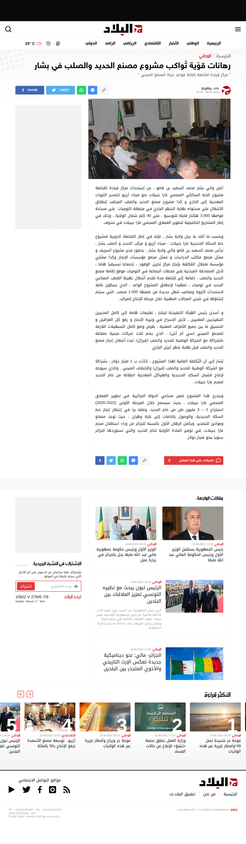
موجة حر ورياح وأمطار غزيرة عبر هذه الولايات (107, 743)
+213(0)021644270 (52, 810)
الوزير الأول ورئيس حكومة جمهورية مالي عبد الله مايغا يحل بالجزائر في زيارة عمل (126, 554)
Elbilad (123, 29)
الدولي (91, 43)
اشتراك (26, 586)
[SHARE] (100, 460)
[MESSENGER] (92, 90)
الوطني (193, 43)
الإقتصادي (152, 43)
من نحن (209, 793)
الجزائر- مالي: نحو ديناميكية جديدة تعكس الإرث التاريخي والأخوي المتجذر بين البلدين (132, 662)
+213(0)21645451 (24, 810)
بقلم (207, 90)
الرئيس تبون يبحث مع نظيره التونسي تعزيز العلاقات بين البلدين (132, 594)
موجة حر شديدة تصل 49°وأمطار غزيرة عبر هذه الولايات (220, 746)
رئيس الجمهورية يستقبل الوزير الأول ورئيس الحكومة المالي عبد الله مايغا (196, 554)
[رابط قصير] (103, 90)
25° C (30, 43)
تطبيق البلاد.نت (182, 793)
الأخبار (174, 43)
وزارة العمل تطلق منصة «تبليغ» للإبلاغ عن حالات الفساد (165, 746)
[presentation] (30, 694)
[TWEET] (111, 460)
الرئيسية (214, 43)
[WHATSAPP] (81, 90)
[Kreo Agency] (233, 810)
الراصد (110, 43)
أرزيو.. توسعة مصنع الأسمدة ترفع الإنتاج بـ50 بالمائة (51, 743)
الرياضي (129, 43)
